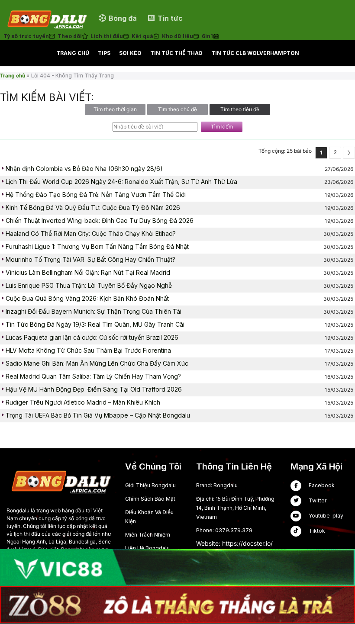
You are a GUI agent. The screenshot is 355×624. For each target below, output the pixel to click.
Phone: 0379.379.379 (224, 530)
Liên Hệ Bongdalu (147, 548)
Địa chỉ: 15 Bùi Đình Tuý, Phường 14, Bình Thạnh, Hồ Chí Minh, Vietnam (235, 507)
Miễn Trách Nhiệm (147, 534)
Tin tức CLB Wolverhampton (255, 53)
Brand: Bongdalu (217, 485)
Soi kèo (130, 53)
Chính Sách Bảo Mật (150, 498)
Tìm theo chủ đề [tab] (177, 109)
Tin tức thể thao (176, 53)
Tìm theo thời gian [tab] (115, 109)
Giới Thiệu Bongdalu (150, 485)
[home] (46, 18)
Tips (104, 53)
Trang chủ (72, 53)
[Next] (349, 153)
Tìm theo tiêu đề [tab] (239, 109)
